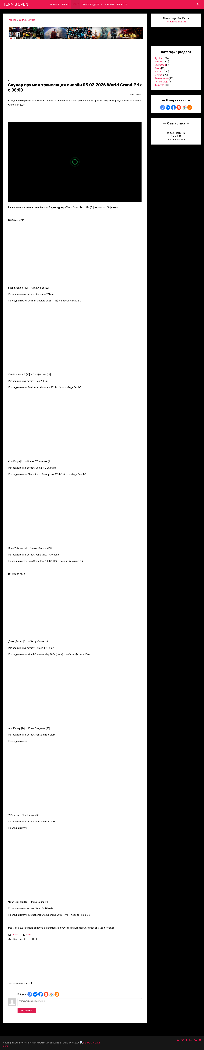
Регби (158, 68)
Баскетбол (160, 65)
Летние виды (161, 81)
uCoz (5, 1046)
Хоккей (158, 61)
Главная (12, 20)
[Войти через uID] (29, 994)
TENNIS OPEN (15, 4)
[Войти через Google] (51, 994)
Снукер (31, 20)
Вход (183, 21)
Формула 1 (160, 85)
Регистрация (173, 21)
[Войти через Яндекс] (46, 994)
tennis (29, 934)
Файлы (22, 20)
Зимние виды (162, 78)
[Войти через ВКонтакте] (35, 994)
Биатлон (159, 71)
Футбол (158, 58)
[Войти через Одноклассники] (57, 994)
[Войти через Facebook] (40, 994)
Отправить (26, 1010)
